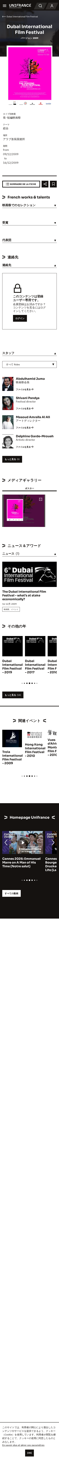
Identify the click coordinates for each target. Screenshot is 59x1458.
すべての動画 (11, 893)
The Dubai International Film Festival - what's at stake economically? (24, 595)
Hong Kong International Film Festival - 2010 (35, 750)
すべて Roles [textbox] (13, 364)
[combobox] (29, 364)
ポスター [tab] (29, 488)
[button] (40, 499)
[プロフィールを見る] (52, 6)
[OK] (29, 1453)
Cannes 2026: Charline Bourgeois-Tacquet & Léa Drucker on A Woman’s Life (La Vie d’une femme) (21, 864)
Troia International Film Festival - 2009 (12, 757)
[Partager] (45, 184)
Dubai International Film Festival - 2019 (12, 666)
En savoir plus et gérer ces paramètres (23, 1445)
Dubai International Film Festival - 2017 (35, 666)
